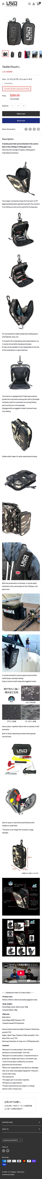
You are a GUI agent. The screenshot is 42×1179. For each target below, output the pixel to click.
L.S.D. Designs (7, 72)
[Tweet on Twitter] (34, 129)
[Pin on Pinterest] (30, 129)
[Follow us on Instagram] (3, 1150)
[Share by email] (38, 129)
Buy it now (21, 121)
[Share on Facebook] (26, 129)
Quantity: (5, 106)
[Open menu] (3, 4)
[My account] (34, 4)
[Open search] (29, 4)
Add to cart (21, 114)
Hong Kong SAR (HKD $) (10, 1140)
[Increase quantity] (24, 105)
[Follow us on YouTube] (7, 1150)
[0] (38, 4)
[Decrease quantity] (12, 105)
